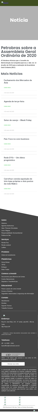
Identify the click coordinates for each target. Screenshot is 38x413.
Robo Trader (5, 269)
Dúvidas (3, 303)
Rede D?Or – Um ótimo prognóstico (14, 158)
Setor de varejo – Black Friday (17, 120)
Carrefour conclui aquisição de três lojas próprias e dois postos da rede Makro (18, 181)
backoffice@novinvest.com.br (10, 345)
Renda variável (6, 245)
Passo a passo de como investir (11, 288)
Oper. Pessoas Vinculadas (9, 228)
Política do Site (6, 235)
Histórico (4, 223)
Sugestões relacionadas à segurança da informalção (17, 293)
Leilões (3, 247)
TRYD (3, 264)
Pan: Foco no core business (16, 139)
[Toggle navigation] (32, 3)
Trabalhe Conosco (7, 308)
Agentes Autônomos (7, 225)
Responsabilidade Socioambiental (11, 233)
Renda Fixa (5, 242)
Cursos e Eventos (6, 291)
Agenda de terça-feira (14, 101)
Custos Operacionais (7, 279)
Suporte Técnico (6, 305)
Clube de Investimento (8, 255)
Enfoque (4, 267)
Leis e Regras (5, 230)
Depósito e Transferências (9, 281)
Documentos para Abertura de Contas (13, 276)
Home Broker (5, 262)
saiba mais (7, 87)
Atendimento (5, 300)
